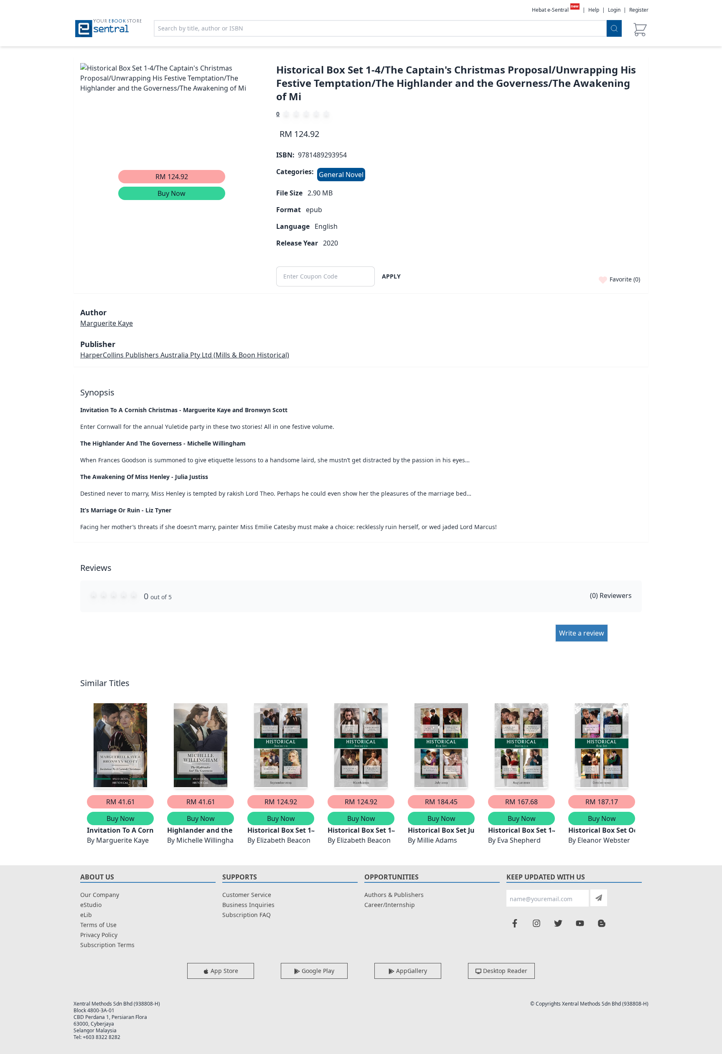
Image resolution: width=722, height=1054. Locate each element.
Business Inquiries (248, 905)
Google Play (317, 971)
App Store (223, 971)
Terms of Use (98, 925)
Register (638, 9)
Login (614, 9)
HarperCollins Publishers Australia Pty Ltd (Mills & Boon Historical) (184, 355)
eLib (86, 915)
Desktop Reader (504, 971)
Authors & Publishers (394, 895)
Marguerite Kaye (106, 323)
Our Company (99, 895)
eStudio (91, 905)
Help (593, 10)
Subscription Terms (107, 945)
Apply (391, 276)
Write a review (581, 633)
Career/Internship (389, 905)
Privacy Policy (98, 935)
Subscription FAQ (246, 915)
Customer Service (246, 895)
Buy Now (172, 193)
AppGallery (410, 971)
